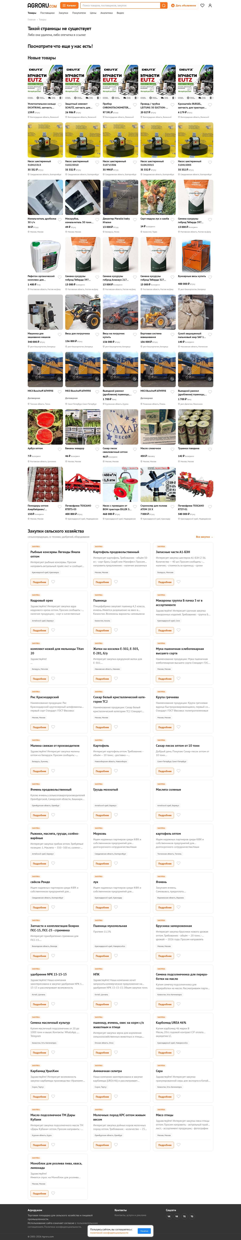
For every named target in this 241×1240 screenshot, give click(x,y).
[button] (163, 5)
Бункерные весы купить (192, 276)
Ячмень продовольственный (50, 789)
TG (184, 1216)
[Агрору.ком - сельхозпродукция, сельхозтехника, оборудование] (42, 5)
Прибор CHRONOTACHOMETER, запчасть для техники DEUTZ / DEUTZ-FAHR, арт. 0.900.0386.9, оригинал (116, 105)
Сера (159, 1071)
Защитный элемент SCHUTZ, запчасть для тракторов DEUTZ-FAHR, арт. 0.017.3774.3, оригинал (79, 105)
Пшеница (100, 600)
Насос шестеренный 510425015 (152, 163)
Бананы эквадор (74, 448)
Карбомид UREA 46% (171, 1022)
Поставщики (47, 12)
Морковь (99, 833)
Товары (32, 12)
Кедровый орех (41, 600)
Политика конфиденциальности (62, 1226)
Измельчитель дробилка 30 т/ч (42, 220)
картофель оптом (168, 833)
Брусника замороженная (174, 926)
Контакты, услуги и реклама (130, 1215)
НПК (96, 974)
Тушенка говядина (188, 448)
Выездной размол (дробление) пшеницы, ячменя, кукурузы (116, 392)
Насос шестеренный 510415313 (39, 163)
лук (95, 882)
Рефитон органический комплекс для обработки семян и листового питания (41, 277)
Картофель (101, 745)
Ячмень (161, 882)
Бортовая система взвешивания (151, 335)
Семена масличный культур (50, 1022)
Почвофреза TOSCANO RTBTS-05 (78, 507)
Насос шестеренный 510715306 (114, 163)
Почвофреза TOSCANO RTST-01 (191, 507)
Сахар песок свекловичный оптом (115, 450)
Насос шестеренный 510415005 (189, 163)
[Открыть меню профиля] (210, 5)
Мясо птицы (164, 1115)
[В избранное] (59, 105)
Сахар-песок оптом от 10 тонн (178, 745)
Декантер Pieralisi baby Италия (116, 220)
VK (169, 1216)
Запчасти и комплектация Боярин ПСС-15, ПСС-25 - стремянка (54, 928)
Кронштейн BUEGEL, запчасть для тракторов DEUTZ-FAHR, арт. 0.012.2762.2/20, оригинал (192, 105)
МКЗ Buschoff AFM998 (40, 390)
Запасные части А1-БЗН (173, 552)
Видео (120, 12)
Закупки (63, 12)
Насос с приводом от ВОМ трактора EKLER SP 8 (117, 507)
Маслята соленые (168, 789)
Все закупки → (204, 536)
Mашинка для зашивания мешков (39, 335)
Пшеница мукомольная (110, 926)
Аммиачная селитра (107, 1071)
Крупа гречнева (167, 697)
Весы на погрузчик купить (114, 335)
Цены (93, 12)
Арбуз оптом (35, 448)
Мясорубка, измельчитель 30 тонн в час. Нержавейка (79, 220)
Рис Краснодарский (44, 697)
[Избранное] (202, 5)
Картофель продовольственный (116, 552)
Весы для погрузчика (77, 333)
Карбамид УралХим (44, 1071)
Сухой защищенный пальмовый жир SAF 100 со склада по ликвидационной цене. (192, 335)
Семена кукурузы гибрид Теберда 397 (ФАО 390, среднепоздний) (189, 220)
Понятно (144, 1231)
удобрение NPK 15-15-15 (48, 974)
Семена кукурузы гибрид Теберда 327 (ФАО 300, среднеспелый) (152, 277)
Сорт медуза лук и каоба (155, 218)
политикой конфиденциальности (109, 1232)
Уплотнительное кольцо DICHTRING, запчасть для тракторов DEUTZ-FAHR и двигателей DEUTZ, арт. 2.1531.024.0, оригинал (42, 105)
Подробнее (39, 582)
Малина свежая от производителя (54, 745)
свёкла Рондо (40, 882)
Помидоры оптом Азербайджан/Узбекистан (38, 507)
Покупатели (79, 12)
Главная (32, 19)
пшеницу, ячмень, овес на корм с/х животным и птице (118, 1024)
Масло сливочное (151, 448)
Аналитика (106, 12)
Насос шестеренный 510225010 (77, 163)
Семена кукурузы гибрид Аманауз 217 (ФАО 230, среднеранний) (115, 277)
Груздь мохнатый (105, 789)
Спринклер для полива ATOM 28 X (154, 507)
